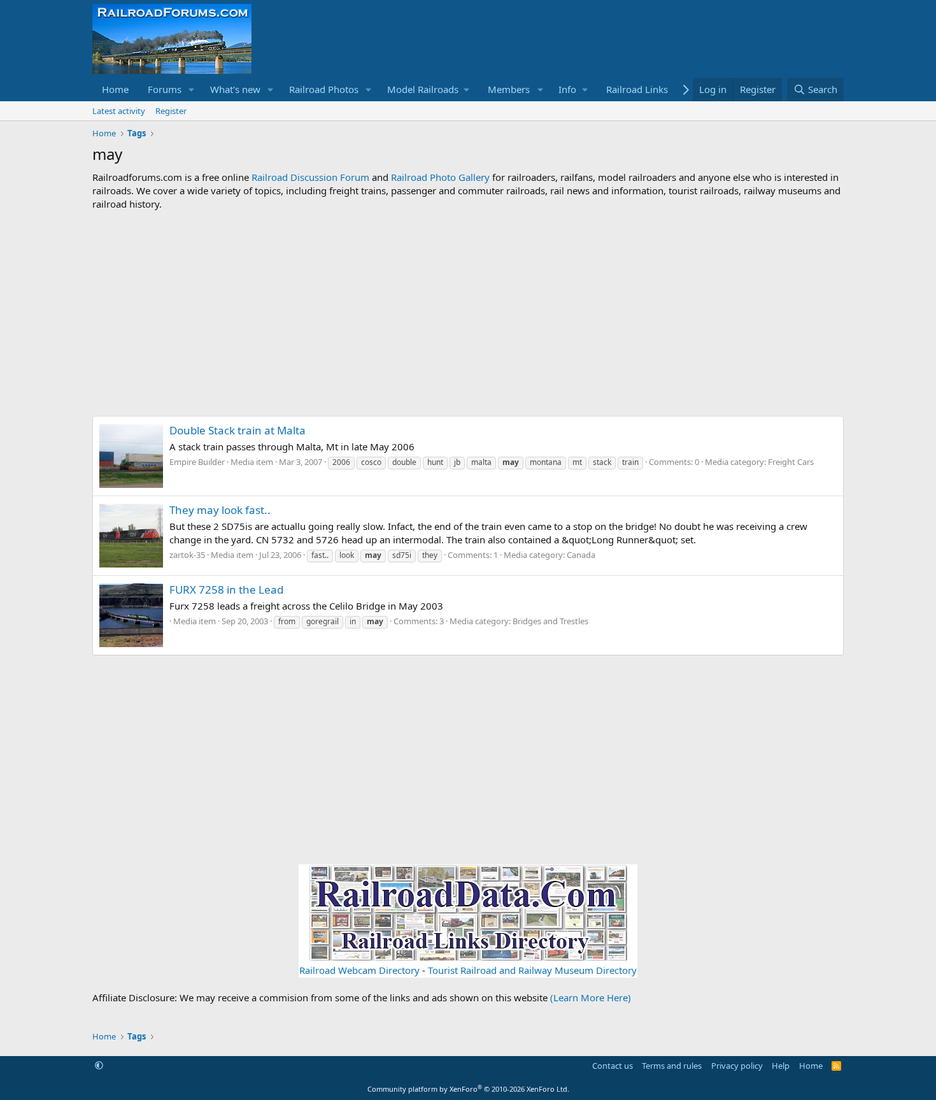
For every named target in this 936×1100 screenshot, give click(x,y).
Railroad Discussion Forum (310, 177)
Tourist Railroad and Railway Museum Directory (532, 970)
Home (115, 89)
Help (781, 1065)
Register (171, 111)
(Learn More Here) (590, 997)
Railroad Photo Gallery (440, 177)
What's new (235, 89)
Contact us (612, 1065)
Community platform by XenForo (468, 1089)
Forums (164, 89)
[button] (192, 89)
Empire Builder (197, 462)
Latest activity (118, 111)
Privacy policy (737, 1065)
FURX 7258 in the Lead (226, 589)
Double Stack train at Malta (237, 430)
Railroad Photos (323, 89)
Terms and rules (672, 1065)
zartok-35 (187, 555)
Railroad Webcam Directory (359, 970)
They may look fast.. (220, 510)
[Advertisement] (468, 313)
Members (509, 89)
